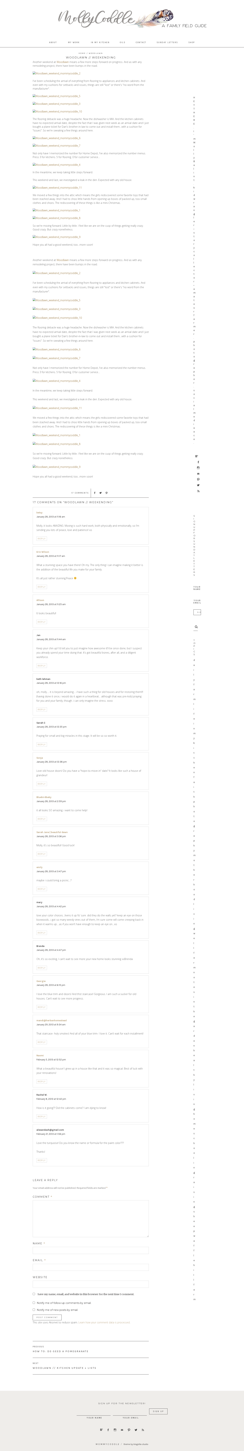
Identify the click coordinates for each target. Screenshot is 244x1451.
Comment (43, 1196)
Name (39, 1243)
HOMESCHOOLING (194, 1143)
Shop (191, 42)
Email (39, 1260)
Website (40, 1277)
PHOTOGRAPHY (194, 826)
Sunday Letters (167, 42)
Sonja (39, 758)
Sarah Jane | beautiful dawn (52, 832)
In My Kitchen (100, 42)
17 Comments (80, 493)
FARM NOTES (194, 972)
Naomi (40, 1055)
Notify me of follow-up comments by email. (64, 1303)
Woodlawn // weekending (91, 57)
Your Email (197, 601)
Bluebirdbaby (43, 797)
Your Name (197, 588)
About (53, 42)
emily (39, 867)
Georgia (41, 981)
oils (122, 42)
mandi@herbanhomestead (51, 1020)
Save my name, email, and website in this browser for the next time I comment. (86, 1294)
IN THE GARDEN (194, 1021)
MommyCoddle (108, 1444)
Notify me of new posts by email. (57, 1310)
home (82, 53)
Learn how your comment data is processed (104, 1322)
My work (74, 42)
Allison (40, 600)
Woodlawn (96, 53)
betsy (39, 512)
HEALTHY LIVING (194, 1079)
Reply (42, 538)
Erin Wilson (42, 552)
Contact (141, 42)
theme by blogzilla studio (136, 1444)
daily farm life (194, 689)
